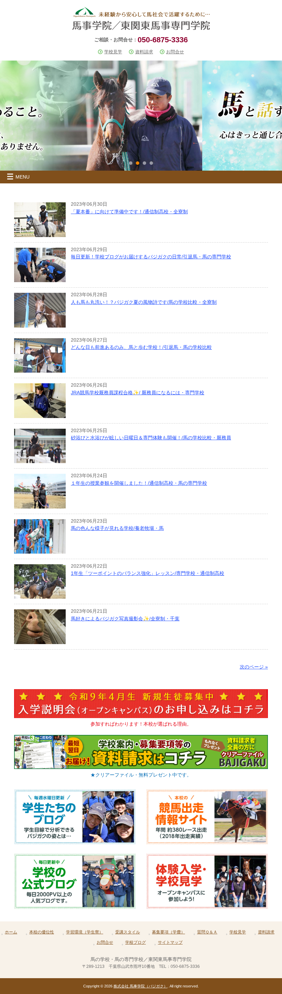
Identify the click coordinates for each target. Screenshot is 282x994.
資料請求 (144, 51)
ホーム (11, 932)
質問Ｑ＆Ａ (207, 932)
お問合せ (175, 51)
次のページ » (254, 667)
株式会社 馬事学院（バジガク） (140, 986)
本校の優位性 (41, 932)
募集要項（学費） (168, 932)
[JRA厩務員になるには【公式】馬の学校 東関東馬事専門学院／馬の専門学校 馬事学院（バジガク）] (141, 27)
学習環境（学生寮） (84, 932)
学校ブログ (135, 942)
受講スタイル (127, 932)
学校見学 (113, 51)
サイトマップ (170, 942)
